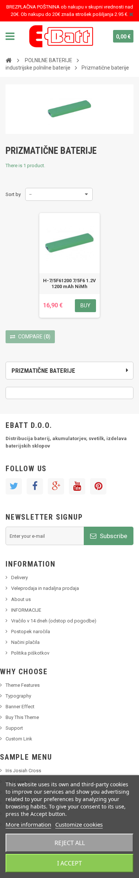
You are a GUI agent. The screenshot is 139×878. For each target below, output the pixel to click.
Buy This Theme (22, 717)
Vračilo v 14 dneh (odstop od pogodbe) (53, 621)
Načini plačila (25, 642)
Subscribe (112, 536)
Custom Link (19, 739)
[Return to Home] (8, 60)
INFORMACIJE (26, 610)
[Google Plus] (56, 486)
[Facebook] (35, 486)
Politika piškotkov (30, 653)
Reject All (69, 843)
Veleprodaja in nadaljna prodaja (45, 588)
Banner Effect (20, 706)
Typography (18, 696)
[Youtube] (77, 486)
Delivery (19, 577)
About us (21, 599)
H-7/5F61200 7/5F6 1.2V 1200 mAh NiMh (69, 283)
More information (28, 824)
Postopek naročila (30, 631)
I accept (69, 863)
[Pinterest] (98, 486)
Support (14, 728)
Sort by (13, 194)
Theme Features (23, 685)
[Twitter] (14, 486)
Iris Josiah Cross (23, 770)
